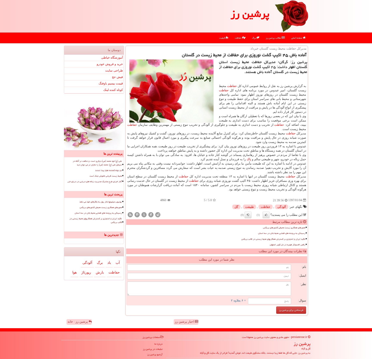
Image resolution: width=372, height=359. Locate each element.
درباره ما (158, 344)
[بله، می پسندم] (266, 215)
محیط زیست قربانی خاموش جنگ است (106, 176)
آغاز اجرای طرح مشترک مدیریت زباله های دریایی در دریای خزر (94, 181)
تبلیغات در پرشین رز (153, 349)
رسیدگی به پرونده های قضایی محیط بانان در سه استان (281, 233)
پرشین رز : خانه (78, 321)
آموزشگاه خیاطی (112, 57)
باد (109, 262)
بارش (100, 272)
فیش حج (117, 77)
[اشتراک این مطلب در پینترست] (137, 214)
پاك (249, 159)
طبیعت (249, 206)
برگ (254, 38)
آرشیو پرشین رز (155, 354)
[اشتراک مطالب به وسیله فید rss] (130, 214)
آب (118, 262)
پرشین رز (250, 14)
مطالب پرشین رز (274, 38)
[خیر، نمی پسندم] (248, 215)
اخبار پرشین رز (185, 321)
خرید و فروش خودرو (110, 64)
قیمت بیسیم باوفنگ (111, 83)
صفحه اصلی (297, 38)
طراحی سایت (114, 70)
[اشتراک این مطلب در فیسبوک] (151, 214)
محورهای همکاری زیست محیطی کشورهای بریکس (284, 227)
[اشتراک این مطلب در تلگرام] (158, 214)
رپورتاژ (86, 272)
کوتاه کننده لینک (113, 90)
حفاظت (238, 38)
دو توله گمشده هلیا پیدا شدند (108, 170)
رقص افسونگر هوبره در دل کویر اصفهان (287, 244)
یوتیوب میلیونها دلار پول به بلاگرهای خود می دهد (100, 202)
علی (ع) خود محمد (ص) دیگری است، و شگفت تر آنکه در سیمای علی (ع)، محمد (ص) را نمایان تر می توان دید (97, 163)
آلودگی (281, 206)
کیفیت (222, 38)
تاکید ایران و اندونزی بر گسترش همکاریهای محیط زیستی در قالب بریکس (273, 239)
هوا (74, 272)
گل (236, 206)
